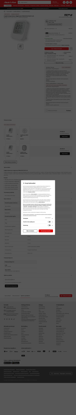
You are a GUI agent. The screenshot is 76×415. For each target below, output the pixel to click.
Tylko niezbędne (30, 231)
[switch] (49, 222)
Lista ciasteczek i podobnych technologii (29, 215)
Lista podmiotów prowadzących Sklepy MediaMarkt (43, 214)
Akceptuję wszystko (46, 231)
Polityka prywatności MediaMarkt (28, 214)
